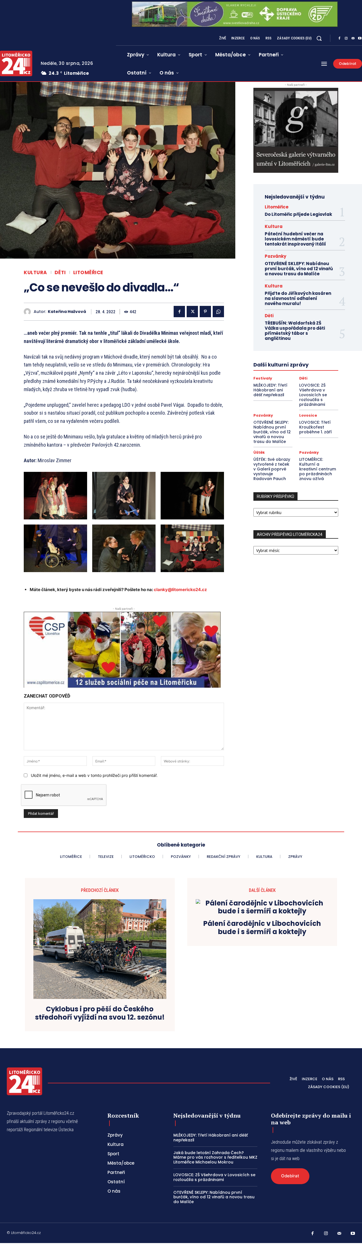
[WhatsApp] (218, 311)
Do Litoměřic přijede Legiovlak (298, 214)
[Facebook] (339, 38)
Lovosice (308, 415)
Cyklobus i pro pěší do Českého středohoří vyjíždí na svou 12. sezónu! (100, 1013)
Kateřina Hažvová (67, 311)
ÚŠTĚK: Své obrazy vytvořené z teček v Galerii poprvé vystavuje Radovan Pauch (271, 469)
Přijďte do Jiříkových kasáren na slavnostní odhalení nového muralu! (298, 298)
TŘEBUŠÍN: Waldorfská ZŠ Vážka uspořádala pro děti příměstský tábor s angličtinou (295, 330)
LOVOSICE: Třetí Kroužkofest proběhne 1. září (315, 427)
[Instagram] (346, 38)
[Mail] (353, 38)
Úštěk (259, 452)
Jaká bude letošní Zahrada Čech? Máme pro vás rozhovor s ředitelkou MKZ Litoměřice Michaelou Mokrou (215, 1157)
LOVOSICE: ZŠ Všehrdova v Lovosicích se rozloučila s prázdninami (313, 394)
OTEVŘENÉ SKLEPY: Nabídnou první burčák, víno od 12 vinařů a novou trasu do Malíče (299, 269)
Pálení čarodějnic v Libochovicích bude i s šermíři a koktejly (262, 928)
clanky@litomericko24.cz (180, 589)
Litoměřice (88, 272)
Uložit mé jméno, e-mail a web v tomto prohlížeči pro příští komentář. (94, 775)
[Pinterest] (205, 311)
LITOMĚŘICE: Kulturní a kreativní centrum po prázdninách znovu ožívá (317, 469)
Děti (60, 272)
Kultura (35, 272)
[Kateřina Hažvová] (29, 311)
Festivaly (262, 378)
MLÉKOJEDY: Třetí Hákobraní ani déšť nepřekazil (270, 390)
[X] (192, 311)
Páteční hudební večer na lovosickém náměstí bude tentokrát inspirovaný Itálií (295, 239)
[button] (319, 38)
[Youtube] (353, 1233)
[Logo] (24, 1081)
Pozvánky (275, 256)
